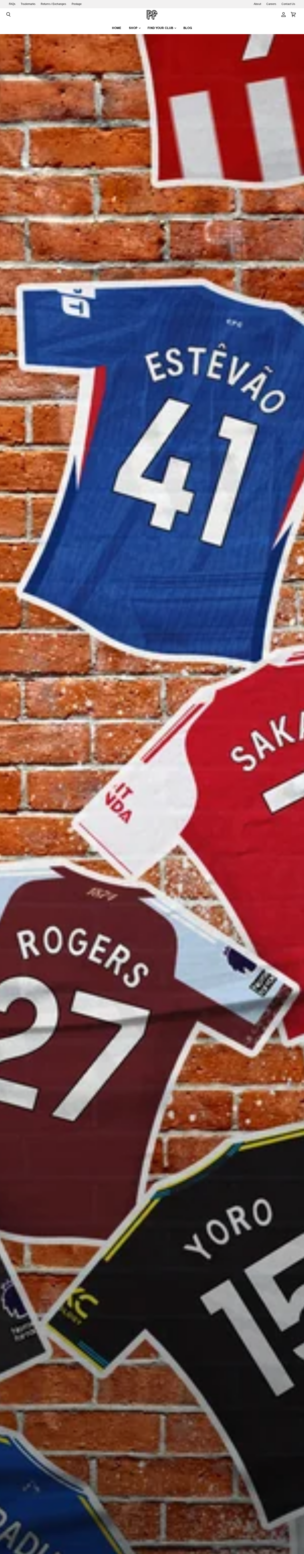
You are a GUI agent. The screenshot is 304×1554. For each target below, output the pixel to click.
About (257, 4)
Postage (77, 4)
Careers (271, 4)
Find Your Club (161, 28)
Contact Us (288, 4)
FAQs (12, 4)
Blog (187, 28)
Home (116, 28)
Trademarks (28, 4)
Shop (133, 28)
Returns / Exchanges (53, 4)
